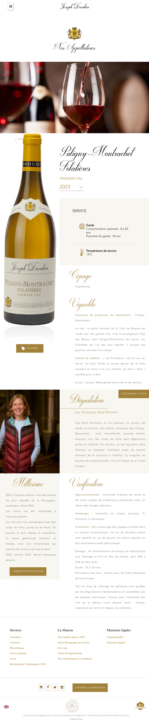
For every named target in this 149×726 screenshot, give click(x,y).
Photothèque (17, 648)
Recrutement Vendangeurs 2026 (28, 664)
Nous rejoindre (18, 653)
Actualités (15, 637)
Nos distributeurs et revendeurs (75, 658)
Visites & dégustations (70, 653)
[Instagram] (41, 687)
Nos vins (62, 648)
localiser (32, 348)
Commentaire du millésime (28, 571)
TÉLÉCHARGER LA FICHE (133, 394)
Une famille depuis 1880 (71, 637)
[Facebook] (48, 687)
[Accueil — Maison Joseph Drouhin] (74, 6)
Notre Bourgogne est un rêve (74, 642)
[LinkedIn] (61, 687)
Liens (13, 658)
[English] (6, 706)
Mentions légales (116, 642)
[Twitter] (54, 687)
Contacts (15, 642)
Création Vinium (76, 719)
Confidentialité (115, 637)
